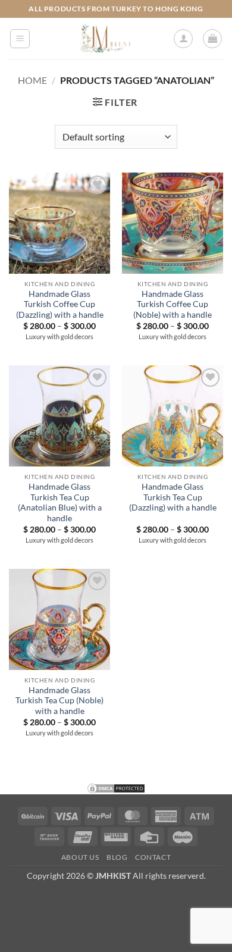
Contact (153, 857)
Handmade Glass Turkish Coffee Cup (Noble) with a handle (172, 304)
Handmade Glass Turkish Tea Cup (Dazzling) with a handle (173, 497)
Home (32, 80)
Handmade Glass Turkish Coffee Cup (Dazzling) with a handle (60, 304)
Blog (116, 857)
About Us (80, 857)
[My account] (183, 38)
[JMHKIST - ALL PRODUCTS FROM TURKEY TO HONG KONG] (105, 39)
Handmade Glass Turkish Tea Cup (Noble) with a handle (59, 700)
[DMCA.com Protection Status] (116, 787)
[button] (20, 38)
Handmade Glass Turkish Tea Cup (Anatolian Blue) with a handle (60, 502)
